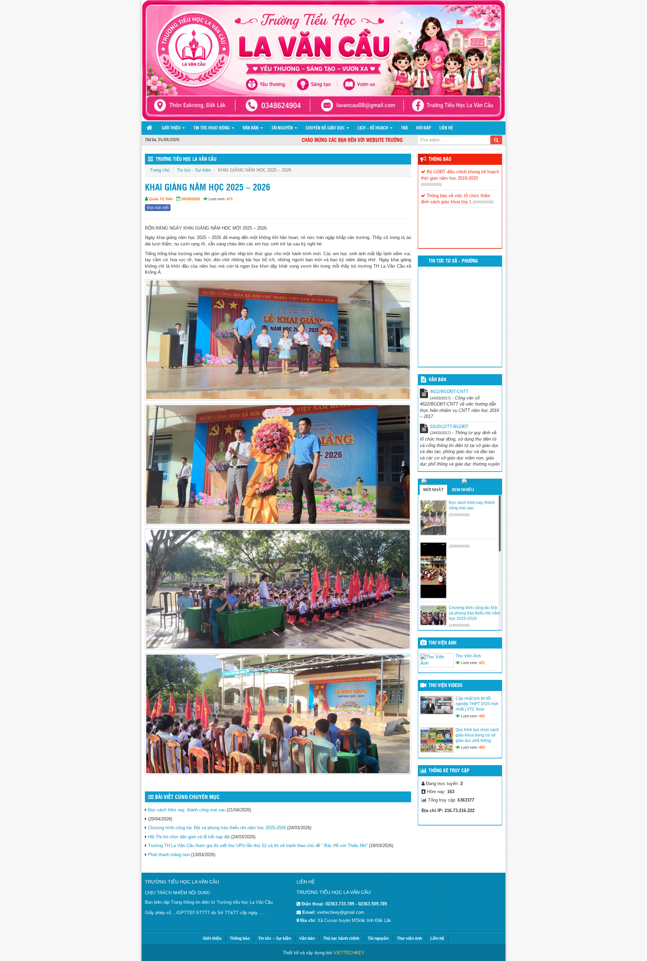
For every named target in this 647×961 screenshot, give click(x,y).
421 (482, 663)
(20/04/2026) (459, 546)
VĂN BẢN (437, 380)
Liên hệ (446, 128)
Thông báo (440, 159)
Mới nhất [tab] (433, 489)
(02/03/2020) (431, 184)
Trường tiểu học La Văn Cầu (186, 159)
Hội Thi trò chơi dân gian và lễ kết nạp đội (189, 836)
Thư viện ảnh (442, 643)
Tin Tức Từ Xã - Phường (453, 261)
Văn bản (251, 128)
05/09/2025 (191, 199)
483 (482, 747)
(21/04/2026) (459, 515)
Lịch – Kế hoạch (373, 128)
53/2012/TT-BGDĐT (449, 426)
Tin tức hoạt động (212, 128)
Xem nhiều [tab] (463, 489)
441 (482, 716)
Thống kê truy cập (449, 771)
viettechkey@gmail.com (340, 912)
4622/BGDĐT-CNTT (449, 391)
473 (229, 199)
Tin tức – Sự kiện (274, 938)
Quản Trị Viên (161, 199)
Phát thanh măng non (169, 854)
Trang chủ (160, 170)
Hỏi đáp (423, 128)
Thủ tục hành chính (341, 938)
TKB (404, 128)
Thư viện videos (446, 685)
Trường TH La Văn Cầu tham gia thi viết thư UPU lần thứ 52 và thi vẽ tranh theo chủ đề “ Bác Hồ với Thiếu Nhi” (258, 845)
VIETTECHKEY (349, 952)
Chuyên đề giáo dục (326, 128)
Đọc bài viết (157, 207)
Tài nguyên (282, 128)
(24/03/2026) (459, 625)
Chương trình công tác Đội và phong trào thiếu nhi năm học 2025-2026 (217, 827)
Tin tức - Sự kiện (194, 170)
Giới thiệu (172, 128)
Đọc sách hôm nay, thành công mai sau (186, 809)
